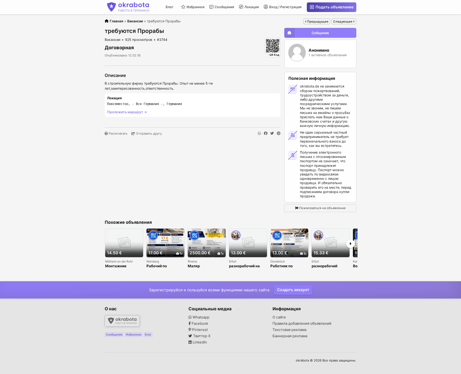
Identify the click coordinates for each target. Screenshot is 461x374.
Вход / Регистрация (285, 7)
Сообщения (224, 7)
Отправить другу (148, 133)
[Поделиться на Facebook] (265, 133)
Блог (169, 7)
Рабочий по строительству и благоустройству (162, 266)
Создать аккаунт (293, 289)
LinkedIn (199, 342)
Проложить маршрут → (127, 112)
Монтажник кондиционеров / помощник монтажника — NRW (123, 266)
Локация (251, 7)
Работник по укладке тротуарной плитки (289, 266)
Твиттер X (201, 336)
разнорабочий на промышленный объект (244, 266)
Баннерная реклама (290, 336)
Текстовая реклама (289, 330)
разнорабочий (324, 266)
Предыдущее (317, 21)
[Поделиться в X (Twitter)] (272, 133)
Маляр (194, 266)
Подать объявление (334, 7)
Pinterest (199, 330)
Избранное (195, 7)
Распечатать (117, 133)
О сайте (279, 317)
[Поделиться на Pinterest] (278, 133)
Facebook (199, 323)
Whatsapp (200, 317)
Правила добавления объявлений (302, 323)
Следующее (343, 21)
